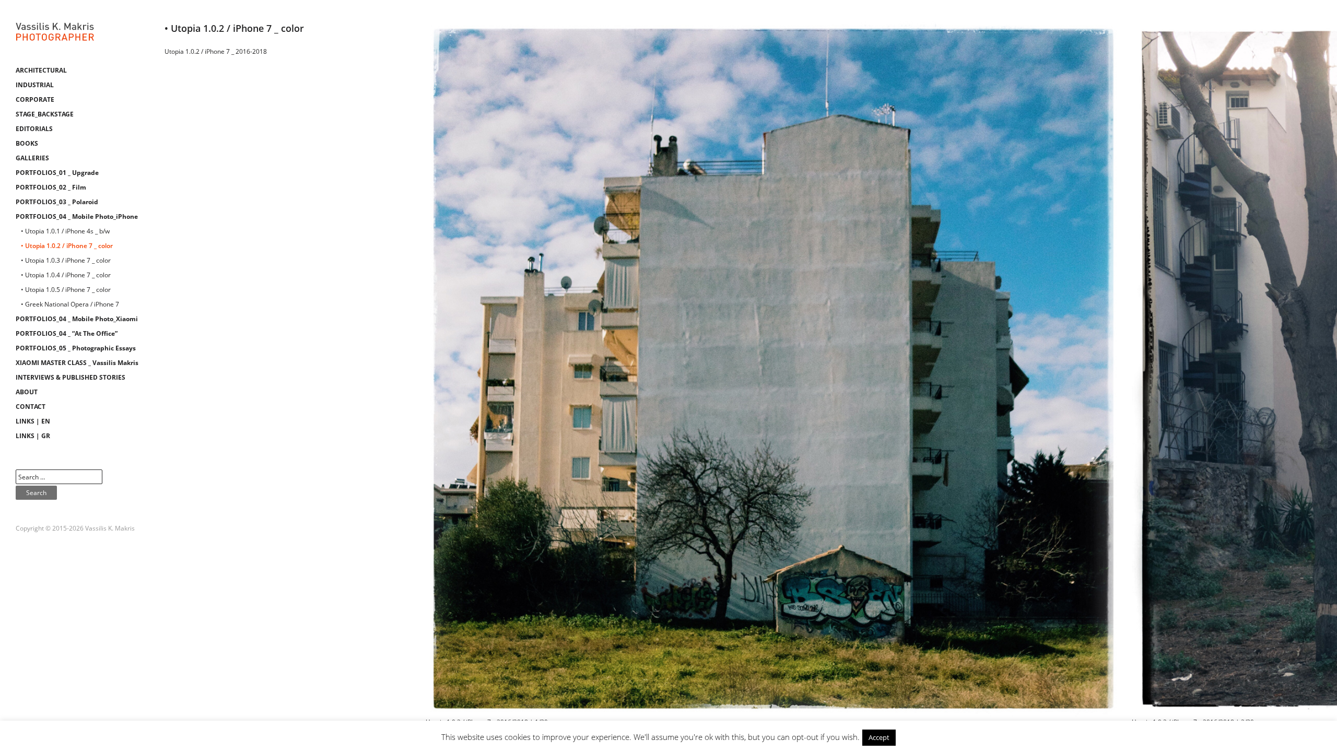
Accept (879, 737)
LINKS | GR (33, 435)
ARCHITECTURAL (41, 70)
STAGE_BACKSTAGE (45, 114)
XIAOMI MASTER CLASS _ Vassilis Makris (77, 362)
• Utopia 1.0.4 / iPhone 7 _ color (66, 275)
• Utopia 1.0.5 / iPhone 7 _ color (66, 289)
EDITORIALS (34, 128)
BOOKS (27, 143)
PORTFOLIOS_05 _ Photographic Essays (76, 348)
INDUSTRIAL (35, 84)
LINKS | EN (33, 421)
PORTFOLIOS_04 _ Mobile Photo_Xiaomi (77, 318)
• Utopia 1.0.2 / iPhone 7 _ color (67, 245)
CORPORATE (35, 99)
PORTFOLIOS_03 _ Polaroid (57, 201)
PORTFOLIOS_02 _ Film (51, 187)
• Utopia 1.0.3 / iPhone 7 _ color (66, 260)
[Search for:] (59, 477)
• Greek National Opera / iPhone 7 (70, 304)
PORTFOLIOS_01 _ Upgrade (57, 172)
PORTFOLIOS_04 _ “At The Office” (67, 333)
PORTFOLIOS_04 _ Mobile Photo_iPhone (77, 216)
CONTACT (30, 406)
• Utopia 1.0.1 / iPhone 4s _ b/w (65, 231)
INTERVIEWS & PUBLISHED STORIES (70, 377)
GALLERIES (32, 158)
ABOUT (27, 391)
